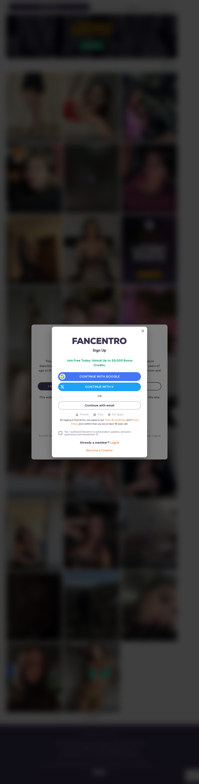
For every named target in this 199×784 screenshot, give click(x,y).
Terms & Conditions (115, 420)
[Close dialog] (143, 331)
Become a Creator (99, 450)
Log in (114, 442)
